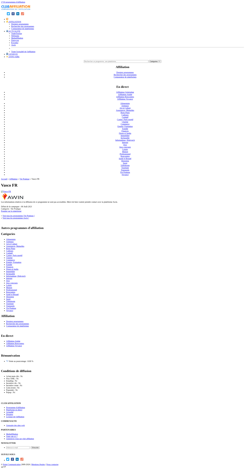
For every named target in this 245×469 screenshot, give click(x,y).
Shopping (125, 161)
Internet (125, 142)
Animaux (125, 106)
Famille (125, 129)
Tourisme (125, 168)
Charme (125, 122)
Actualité (9, 412)
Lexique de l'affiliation (15, 417)
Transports (125, 170)
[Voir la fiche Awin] (12, 200)
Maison (125, 152)
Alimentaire (125, 103)
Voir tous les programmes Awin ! (16, 218)
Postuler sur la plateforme (11, 211)
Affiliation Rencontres (125, 97)
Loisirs (125, 149)
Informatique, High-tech (125, 140)
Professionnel (125, 154)
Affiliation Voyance (125, 99)
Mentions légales (38, 464)
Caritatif (125, 117)
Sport (125, 163)
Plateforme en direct (14, 410)
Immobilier (125, 136)
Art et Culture (125, 108)
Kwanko (14, 43)
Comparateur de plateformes (22, 29)
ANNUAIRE (14, 57)
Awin (13, 45)
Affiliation (13, 179)
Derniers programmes (20, 24)
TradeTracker (16, 33)
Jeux (125, 145)
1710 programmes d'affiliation (13, 2)
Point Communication (12, 464)
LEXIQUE (13, 54)
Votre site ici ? (11, 436)
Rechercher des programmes (22, 26)
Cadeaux (125, 115)
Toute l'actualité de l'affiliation (23, 52)
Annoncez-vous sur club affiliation (20, 439)
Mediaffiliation (17, 38)
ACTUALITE (14, 31)
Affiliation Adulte (125, 94)
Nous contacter (52, 464)
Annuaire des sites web (15, 425)
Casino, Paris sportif (125, 119)
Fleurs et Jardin (125, 133)
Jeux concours (125, 147)
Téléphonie (125, 165)
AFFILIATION (14, 22)
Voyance (125, 175)
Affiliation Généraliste (125, 92)
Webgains (15, 36)
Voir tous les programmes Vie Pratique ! (19, 216)
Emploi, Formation (125, 126)
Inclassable (125, 138)
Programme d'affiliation (15, 407)
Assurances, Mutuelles (125, 110)
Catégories (154, 61)
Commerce (125, 124)
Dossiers (9, 414)
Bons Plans (125, 113)
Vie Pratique (125, 172)
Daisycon (15, 40)
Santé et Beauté (125, 158)
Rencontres (125, 156)
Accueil (4, 179)
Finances (125, 131)
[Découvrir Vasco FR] (6, 191)
